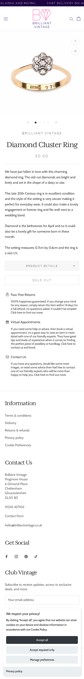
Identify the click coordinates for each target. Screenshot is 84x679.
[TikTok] (36, 556)
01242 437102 (14, 507)
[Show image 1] (35, 122)
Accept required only (42, 650)
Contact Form (14, 516)
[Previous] (28, 122)
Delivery (10, 423)
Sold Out (41, 280)
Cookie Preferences (18, 445)
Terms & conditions (18, 415)
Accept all (42, 640)
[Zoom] (75, 40)
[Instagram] (16, 556)
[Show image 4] (48, 122)
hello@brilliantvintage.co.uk (23, 525)
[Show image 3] (44, 122)
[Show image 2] (40, 122)
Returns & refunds (17, 430)
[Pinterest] (26, 556)
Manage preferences (42, 660)
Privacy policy (14, 671)
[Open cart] (78, 19)
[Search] (71, 19)
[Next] (56, 122)
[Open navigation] (6, 19)
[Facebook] (6, 556)
